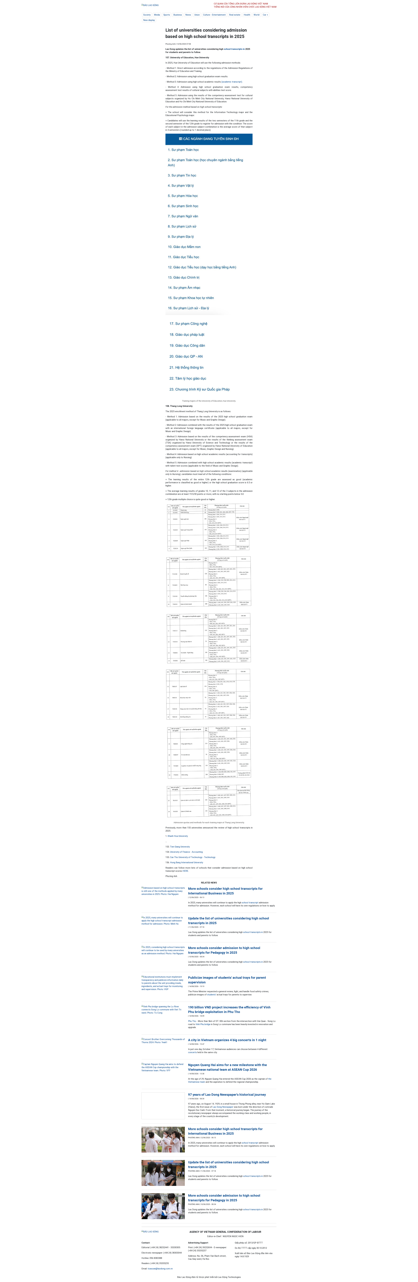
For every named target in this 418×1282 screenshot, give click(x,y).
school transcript (250, 902)
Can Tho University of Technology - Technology (192, 857)
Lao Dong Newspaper (223, 1107)
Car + (265, 14)
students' (211, 994)
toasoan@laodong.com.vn (160, 1268)
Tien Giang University (180, 846)
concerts (192, 1052)
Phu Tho (192, 1021)
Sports (166, 14)
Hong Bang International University (186, 862)
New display (149, 20)
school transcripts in (234, 49)
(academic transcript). (232, 81)
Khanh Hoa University (178, 836)
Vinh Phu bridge (203, 1024)
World (256, 14)
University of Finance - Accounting (186, 852)
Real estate (234, 14)
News (188, 14)
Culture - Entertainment (214, 14)
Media (157, 14)
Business (177, 14)
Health (247, 14)
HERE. (186, 871)
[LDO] (163, 891)
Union (197, 14)
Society (147, 14)
